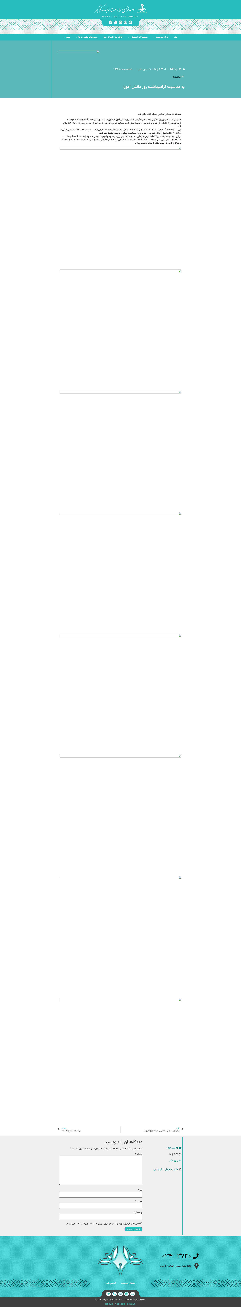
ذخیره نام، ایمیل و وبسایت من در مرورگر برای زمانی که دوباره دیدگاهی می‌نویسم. (103, 1224)
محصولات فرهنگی (139, 37)
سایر (68, 37)
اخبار (176, 1169)
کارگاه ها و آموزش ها (113, 37)
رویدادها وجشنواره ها (88, 37)
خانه (176, 37)
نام (140, 1190)
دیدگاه (138, 1154)
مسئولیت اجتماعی (163, 1169)
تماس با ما (111, 1283)
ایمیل (138, 1201)
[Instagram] (120, 22)
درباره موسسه (162, 37)
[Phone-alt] (115, 22)
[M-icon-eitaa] (125, 22)
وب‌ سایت (137, 1212)
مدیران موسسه (128, 1283)
